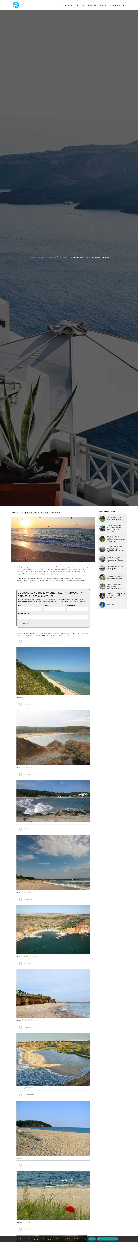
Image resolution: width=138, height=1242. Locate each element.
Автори (102, 5)
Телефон (71, 605)
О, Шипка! (111, 605)
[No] (135, 1239)
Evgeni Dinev (27, 1088)
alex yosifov (26, 697)
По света (79, 5)
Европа (52, 257)
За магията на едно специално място (114, 518)
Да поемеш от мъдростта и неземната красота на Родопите (116, 538)
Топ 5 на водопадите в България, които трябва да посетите (116, 595)
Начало (32, 257)
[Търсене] (123, 13)
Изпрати (24, 623)
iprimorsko (26, 1222)
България (68, 5)
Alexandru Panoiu (29, 1020)
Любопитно (114, 5)
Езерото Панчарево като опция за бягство (115, 568)
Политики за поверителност (107, 1239)
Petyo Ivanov (27, 767)
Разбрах (92, 1239)
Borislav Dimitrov (29, 956)
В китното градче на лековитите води (115, 577)
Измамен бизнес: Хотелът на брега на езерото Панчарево (115, 559)
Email (47, 605)
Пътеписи (91, 5)
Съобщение (24, 614)
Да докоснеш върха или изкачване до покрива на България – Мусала (115, 549)
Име (20, 605)
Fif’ (23, 1158)
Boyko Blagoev (28, 892)
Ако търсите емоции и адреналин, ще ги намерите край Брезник (115, 528)
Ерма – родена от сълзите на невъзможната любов (115, 586)
